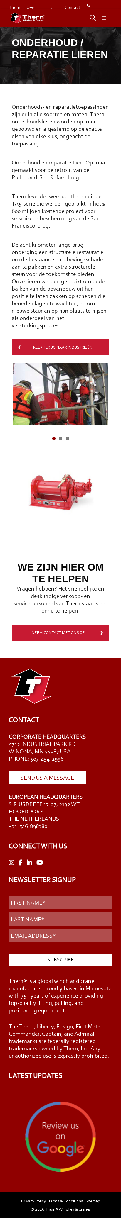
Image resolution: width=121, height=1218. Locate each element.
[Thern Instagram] (11, 862)
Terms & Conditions (65, 1201)
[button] (90, 18)
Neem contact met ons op (58, 632)
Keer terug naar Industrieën (63, 347)
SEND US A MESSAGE (47, 777)
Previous (22, 397)
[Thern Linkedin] (29, 862)
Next (99, 397)
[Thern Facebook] (20, 862)
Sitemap (92, 1201)
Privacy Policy (33, 1201)
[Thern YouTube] (39, 862)
